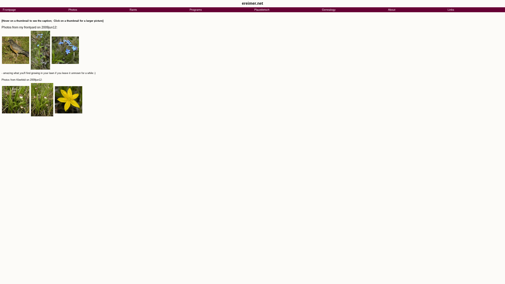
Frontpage (9, 9)
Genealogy (329, 9)
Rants (133, 9)
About (391, 9)
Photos (72, 9)
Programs (196, 9)
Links (451, 9)
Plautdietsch (261, 9)
